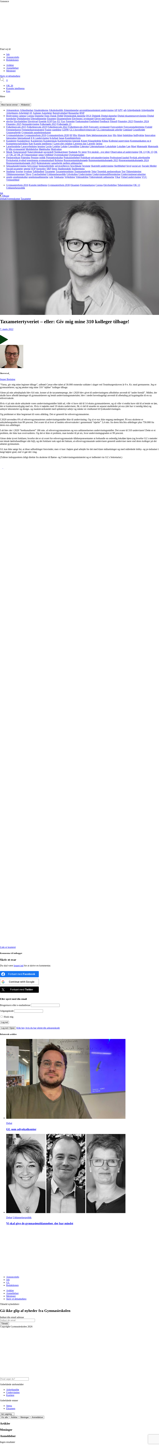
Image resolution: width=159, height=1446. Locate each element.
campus (22, 115)
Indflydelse (138, 135)
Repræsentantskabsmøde (76, 160)
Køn (31, 143)
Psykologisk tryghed (16, 160)
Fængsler (70, 121)
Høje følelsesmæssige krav (99, 135)
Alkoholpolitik (56, 110)
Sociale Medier (149, 166)
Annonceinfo (12, 57)
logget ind (18, 965)
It (31, 138)
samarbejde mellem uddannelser (66, 163)
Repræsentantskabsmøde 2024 (134, 160)
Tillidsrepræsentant (15, 174)
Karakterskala (50, 140)
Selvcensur (32, 166)
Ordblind (48, 154)
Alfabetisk (25, 105)
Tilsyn (28, 174)
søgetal (27, 168)
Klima (105, 140)
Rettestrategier (44, 163)
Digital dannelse (109, 115)
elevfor (9, 121)
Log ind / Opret (8, 1028)
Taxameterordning (65, 171)
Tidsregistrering (133, 171)
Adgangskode (7, 1011)
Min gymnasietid (17, 149)
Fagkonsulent (82, 121)
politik (42, 157)
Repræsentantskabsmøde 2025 (21, 163)
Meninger (11, 70)
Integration (11, 138)
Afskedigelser (26, 110)
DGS (88, 115)
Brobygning (12, 115)
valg (51, 177)
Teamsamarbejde (82, 171)
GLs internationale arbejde (109, 129)
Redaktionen (12, 60)
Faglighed (94, 121)
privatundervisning (100, 157)
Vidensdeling (82, 177)
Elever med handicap (104, 118)
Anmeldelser (12, 68)
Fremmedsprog (13, 129)
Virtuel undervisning (131, 177)
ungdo (9, 177)
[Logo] (67, 46)
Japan (61, 138)
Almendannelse (71, 110)
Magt (133, 146)
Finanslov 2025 (13, 124)
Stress (54, 168)
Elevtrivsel (33, 121)
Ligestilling (73, 146)
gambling (56, 129)
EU (59, 121)
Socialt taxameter (14, 168)
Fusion (48, 129)
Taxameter (50, 171)
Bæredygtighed (60, 113)
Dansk (53, 115)
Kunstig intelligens (15, 88)
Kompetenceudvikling (17, 143)
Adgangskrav (12, 110)
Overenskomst (61, 154)
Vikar (117, 177)
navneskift (48, 152)
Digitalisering (23, 118)
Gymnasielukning (15, 135)
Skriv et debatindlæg (10, 76)
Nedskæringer (61, 152)
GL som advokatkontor (21, 1129)
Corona (30, 115)
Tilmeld (4, 1323)
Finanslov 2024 (141, 121)
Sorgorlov (41, 168)
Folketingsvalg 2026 (78, 127)
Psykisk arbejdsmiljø (140, 157)
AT (30, 113)
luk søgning (6, 1414)
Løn (128, 146)
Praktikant (85, 157)
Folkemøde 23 (64, 124)
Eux (63, 121)
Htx (115, 135)
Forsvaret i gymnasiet (99, 127)
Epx (8, 91)
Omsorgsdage (31, 154)
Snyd (128, 166)
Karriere (10, 1395)
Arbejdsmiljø (147, 110)
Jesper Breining (7, 379)
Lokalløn (121, 146)
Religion (59, 160)
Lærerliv (91, 143)
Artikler (10, 65)
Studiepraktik (64, 168)
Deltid (60, 115)
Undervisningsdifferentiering (106, 174)
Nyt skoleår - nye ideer (98, 152)
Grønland (127, 129)
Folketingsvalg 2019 (37, 127)
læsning (41, 146)
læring (99, 143)
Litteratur (84, 146)
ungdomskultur (20, 177)
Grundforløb (139, 129)
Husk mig (8, 1016)
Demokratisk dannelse (75, 115)
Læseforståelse (13, 146)
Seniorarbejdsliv (46, 166)
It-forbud (54, 138)
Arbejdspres (12, 113)
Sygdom (28, 171)
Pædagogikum (13, 157)
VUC (144, 177)
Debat (3, 198)
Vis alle (4, 1417)
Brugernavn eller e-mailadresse (15, 1005)
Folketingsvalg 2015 (16, 127)
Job (8, 54)
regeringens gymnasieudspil (40, 160)
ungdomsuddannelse (38, 177)
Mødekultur (44, 149)
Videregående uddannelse (101, 177)
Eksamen (51, 118)
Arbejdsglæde (134, 110)
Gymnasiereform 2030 (58, 135)
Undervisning (85, 174)
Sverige (19, 171)
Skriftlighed (120, 166)
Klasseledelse (94, 140)
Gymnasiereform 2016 (35, 135)
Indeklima (128, 135)
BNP (82, 113)
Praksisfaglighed (72, 157)
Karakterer (11, 140)
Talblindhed (38, 171)
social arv (136, 166)
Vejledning (69, 177)
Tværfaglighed (39, 174)
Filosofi (113, 121)
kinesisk (76, 140)
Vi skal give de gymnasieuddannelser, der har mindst (39, 1223)
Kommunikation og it (140, 140)
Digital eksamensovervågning (132, 115)
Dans (47, 115)
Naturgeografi (20, 152)
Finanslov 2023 (125, 121)
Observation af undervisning (124, 152)
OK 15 (149, 152)
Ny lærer (82, 152)
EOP (49, 121)
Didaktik (96, 115)
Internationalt (23, 138)
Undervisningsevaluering (133, 174)
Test (123, 171)
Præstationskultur (54, 157)
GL (8, 1282)
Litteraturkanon (97, 146)
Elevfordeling (20, 121)
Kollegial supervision (119, 140)
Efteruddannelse (38, 118)
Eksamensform (64, 118)
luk (1, 193)
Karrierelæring (64, 140)
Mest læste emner (9, 105)
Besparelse (73, 113)
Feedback (104, 121)
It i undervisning (41, 138)
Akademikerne (41, 110)
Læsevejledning (29, 146)
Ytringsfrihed (12, 179)
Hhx (75, 135)
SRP (49, 168)
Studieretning (78, 168)
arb (125, 110)
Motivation (56, 149)
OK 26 (9, 85)
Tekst (94, 171)
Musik (9, 152)
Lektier (64, 146)
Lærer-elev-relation (63, 143)
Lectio (49, 146)
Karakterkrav (23, 140)
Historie (82, 135)
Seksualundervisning (16, 166)
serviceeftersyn (62, 166)
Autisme (37, 113)
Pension (35, 157)
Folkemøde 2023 (48, 124)
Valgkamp (59, 177)
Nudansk (73, 152)
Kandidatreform (73, 138)
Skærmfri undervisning (102, 166)
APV (120, 110)
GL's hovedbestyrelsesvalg (82, 129)
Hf (71, 135)
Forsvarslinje (116, 127)
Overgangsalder (76, 154)
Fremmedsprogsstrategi (33, 129)
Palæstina (25, 157)
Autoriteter (46, 113)
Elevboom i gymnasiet (83, 118)
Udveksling (72, 174)
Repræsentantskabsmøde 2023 (103, 160)
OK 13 (142, 152)
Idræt (119, 135)
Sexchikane (76, 166)
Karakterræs (37, 140)
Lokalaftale (110, 146)
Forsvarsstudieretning (134, 127)
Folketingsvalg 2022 (58, 127)
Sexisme (86, 166)
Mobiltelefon (32, 149)
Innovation (150, 135)
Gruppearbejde (13, 132)
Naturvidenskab (35, 152)
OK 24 (12, 154)
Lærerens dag (79, 143)
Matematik (142, 146)
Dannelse (39, 115)
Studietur (10, 171)
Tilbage (5, 196)
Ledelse (56, 146)
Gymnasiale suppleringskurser (36, 132)
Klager (84, 140)
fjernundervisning (30, 124)
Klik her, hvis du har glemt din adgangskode (38, 1028)
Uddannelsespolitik (56, 174)
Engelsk (43, 121)
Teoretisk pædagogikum (109, 171)
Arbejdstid (23, 113)
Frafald (148, 127)
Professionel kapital (119, 157)
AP (115, 110)
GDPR (65, 129)
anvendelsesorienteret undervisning (96, 110)
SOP (33, 168)
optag (41, 154)
